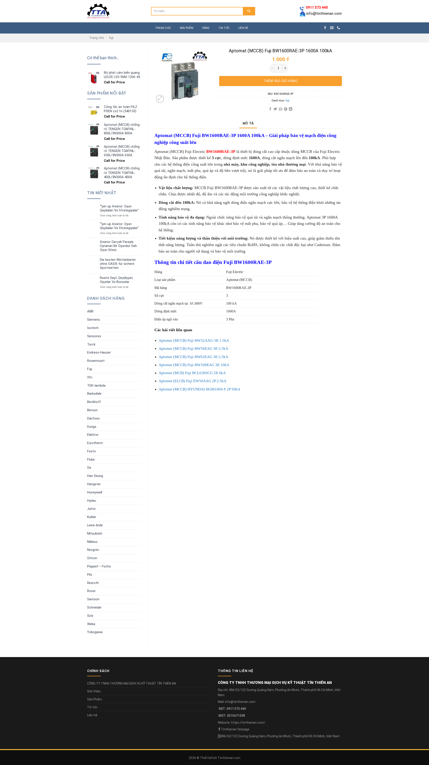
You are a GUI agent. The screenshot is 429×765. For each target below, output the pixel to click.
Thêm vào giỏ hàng (281, 81)
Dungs (91, 427)
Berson (92, 410)
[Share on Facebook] (270, 109)
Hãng (206, 28)
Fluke (91, 459)
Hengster (94, 484)
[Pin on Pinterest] (285, 109)
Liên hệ (243, 28)
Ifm (89, 377)
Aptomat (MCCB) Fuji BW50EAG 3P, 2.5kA (193, 348)
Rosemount (96, 361)
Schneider (94, 607)
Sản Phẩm (94, 699)
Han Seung (95, 476)
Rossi (91, 591)
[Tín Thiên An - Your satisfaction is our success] (115, 11)
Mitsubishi (94, 533)
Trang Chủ (163, 28)
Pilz (89, 575)
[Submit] (249, 11)
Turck (91, 344)
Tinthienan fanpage (235, 729)
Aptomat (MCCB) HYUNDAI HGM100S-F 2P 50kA (199, 389)
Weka (91, 624)
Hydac (91, 501)
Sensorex (94, 336)
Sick (90, 616)
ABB (90, 311)
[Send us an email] (331, 28)
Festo (91, 451)
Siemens (93, 320)
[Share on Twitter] (275, 109)
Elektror (93, 435)
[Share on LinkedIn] (290, 109)
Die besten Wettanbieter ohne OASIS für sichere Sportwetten (118, 264)
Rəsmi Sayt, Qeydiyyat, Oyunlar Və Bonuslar (116, 280)
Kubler (91, 517)
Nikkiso (92, 542)
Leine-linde (95, 525)
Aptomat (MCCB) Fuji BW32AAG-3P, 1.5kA (194, 340)
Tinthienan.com (229, 758)
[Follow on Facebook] (325, 28)
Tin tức (223, 28)
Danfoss (93, 418)
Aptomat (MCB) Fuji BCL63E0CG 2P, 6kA (192, 373)
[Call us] (338, 28)
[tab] (248, 123)
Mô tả (248, 123)
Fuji (89, 369)
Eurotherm (95, 443)
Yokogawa (95, 632)
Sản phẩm (186, 28)
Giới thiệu (94, 691)
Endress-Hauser (99, 352)
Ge (89, 468)
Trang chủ (96, 38)
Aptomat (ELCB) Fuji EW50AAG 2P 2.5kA (192, 381)
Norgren (93, 550)
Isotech (93, 328)
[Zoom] (160, 99)
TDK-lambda (96, 386)
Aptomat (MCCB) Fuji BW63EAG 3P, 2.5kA (193, 357)
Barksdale (94, 394)
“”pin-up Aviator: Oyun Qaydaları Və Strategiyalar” (119, 208)
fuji (111, 38)
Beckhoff (94, 402)
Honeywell (94, 492)
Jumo (91, 509)
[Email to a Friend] (280, 109)
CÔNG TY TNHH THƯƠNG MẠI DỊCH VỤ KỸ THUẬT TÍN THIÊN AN (131, 683)
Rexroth (93, 583)
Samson (93, 599)
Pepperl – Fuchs (99, 566)
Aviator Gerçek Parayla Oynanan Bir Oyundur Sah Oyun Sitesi (118, 246)
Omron (92, 558)
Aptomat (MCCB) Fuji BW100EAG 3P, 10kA (194, 365)
